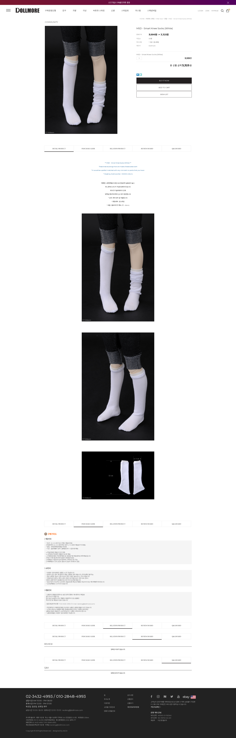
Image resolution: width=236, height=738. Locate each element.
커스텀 (138, 10)
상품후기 (130, 703)
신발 (113, 10)
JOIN (207, 11)
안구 (64, 10)
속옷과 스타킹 (99, 10)
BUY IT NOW (164, 81)
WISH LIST (164, 94)
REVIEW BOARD (147, 149)
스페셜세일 (151, 10)
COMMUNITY (51, 22)
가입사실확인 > (156, 707)
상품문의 (130, 699)
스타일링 (125, 10)
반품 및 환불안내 (109, 711)
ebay (185, 697)
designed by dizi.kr (60, 731)
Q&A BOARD (176, 149)
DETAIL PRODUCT (59, 149)
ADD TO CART (164, 87)
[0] (227, 10)
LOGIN (200, 11)
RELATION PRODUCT (117, 149)
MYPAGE (215, 11)
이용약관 (107, 703)
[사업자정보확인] (49, 720)
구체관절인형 (50, 10)
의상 (85, 10)
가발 (74, 10)
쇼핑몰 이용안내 (109, 707)
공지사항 (130, 695)
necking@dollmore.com (59, 725)
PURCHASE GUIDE (88, 149)
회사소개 (107, 699)
